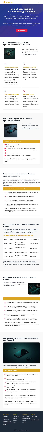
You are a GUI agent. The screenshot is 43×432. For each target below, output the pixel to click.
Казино (14, 422)
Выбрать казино (21, 30)
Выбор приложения (26, 418)
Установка (15, 418)
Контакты (24, 420)
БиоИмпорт (9, 2)
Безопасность (15, 420)
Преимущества (16, 416)
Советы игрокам (25, 416)
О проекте (24, 422)
